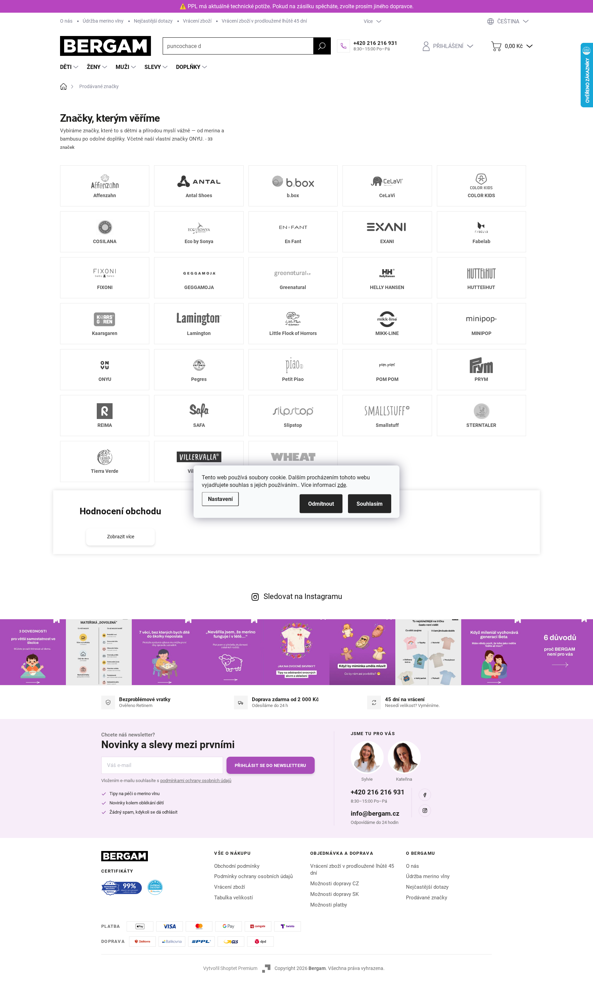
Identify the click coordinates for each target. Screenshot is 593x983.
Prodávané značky (426, 898)
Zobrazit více (120, 536)
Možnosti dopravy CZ (334, 883)
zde (341, 484)
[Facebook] (425, 795)
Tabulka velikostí (233, 898)
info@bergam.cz (375, 813)
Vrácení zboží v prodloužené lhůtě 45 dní (264, 21)
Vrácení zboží (197, 21)
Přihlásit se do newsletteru (270, 765)
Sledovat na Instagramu (303, 596)
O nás (66, 21)
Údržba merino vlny (103, 21)
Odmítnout (321, 503)
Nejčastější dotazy (153, 21)
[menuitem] (70, 67)
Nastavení (220, 498)
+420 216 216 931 (378, 792)
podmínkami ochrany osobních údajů (195, 780)
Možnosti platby (328, 905)
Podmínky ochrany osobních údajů (253, 876)
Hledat (321, 46)
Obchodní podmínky (236, 866)
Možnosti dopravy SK (334, 894)
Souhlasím (370, 503)
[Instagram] (425, 810)
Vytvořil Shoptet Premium (230, 968)
